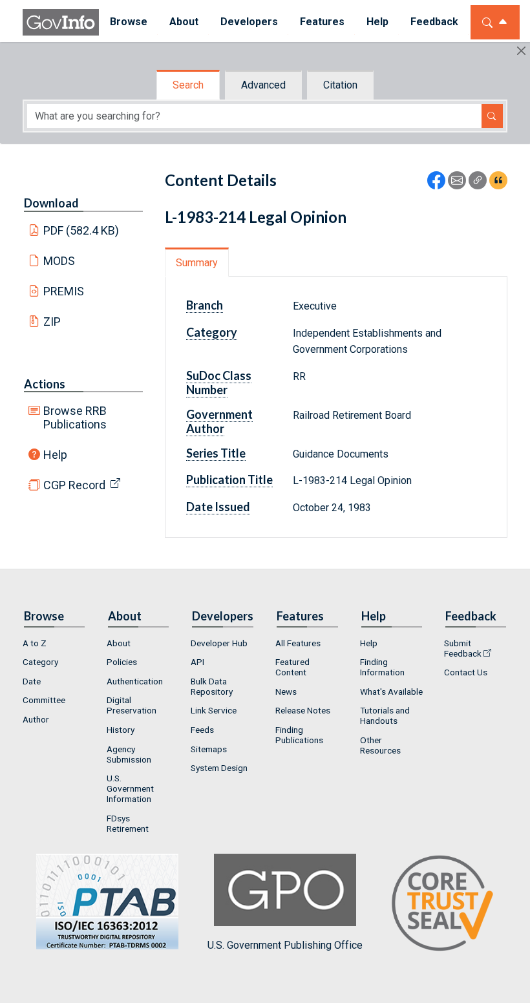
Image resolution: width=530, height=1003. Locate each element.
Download (51, 203)
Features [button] (322, 22)
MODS (59, 261)
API (197, 662)
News (286, 691)
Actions (44, 384)
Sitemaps (209, 749)
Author (36, 719)
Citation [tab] (340, 85)
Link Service (214, 710)
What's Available (391, 691)
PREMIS (63, 291)
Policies (122, 662)
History (120, 729)
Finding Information (382, 667)
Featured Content (292, 667)
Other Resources (380, 745)
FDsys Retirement (128, 823)
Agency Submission (129, 754)
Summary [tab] (197, 263)
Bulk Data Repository (212, 686)
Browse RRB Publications (75, 417)
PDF (81, 230)
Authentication (135, 681)
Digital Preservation (131, 705)
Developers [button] (249, 22)
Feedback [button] (434, 22)
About (119, 643)
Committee (44, 700)
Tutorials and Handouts (385, 715)
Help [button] (377, 22)
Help (55, 454)
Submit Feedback (463, 648)
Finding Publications (299, 734)
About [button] (183, 22)
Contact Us (465, 672)
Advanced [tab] (263, 85)
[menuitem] (128, 22)
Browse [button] (128, 22)
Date (32, 681)
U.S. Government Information (130, 788)
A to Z (35, 643)
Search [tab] (188, 85)
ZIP (52, 321)
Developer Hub (219, 643)
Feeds (202, 729)
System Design (219, 768)
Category (40, 662)
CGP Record (74, 485)
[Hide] (521, 50)
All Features (298, 643)
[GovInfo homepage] (61, 22)
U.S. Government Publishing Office (285, 945)
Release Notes (302, 710)
